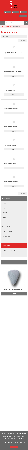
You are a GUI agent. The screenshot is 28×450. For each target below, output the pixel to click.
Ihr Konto (8, 12)
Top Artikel (6, 262)
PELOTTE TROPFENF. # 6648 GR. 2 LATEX (14, 289)
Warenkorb (16, 12)
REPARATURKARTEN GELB (11, 127)
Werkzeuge (7, 198)
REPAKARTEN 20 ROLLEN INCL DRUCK (14, 72)
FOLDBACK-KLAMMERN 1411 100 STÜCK (13, 52)
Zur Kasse (23, 12)
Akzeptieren (14, 447)
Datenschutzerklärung (16, 444)
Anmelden (23, 16)
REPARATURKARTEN (9, 90)
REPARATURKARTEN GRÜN (11, 145)
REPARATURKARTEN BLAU (11, 108)
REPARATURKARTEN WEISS (11, 182)
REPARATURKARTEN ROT (10, 163)
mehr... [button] (14, 58)
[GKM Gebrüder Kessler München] (14, 4)
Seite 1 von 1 (22, 40)
